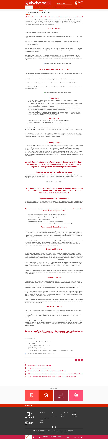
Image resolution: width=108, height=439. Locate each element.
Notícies (33, 405)
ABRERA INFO (31, 398)
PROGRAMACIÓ (64, 412)
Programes (63, 414)
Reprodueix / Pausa (33, 437)
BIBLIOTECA (61, 397)
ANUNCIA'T (74, 414)
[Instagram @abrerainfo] (55, 427)
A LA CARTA (74, 412)
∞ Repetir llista (78, 437)
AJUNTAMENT (46, 398)
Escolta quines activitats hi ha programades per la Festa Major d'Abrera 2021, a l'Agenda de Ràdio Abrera (52, 376)
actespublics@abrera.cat (31, 129)
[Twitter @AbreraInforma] (52, 427)
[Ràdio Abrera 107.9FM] (38, 2)
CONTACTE (74, 416)
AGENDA (76, 398)
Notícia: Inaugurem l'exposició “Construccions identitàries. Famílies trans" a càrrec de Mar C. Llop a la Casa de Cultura (55, 373)
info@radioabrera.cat (56, 432)
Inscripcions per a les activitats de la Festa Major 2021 (40, 368)
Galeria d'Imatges (54, 416)
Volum (68, 437)
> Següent (75, 437)
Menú (81, 437)
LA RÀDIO (52, 412)
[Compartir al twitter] (79, 360)
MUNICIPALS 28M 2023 (44, 418)
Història (52, 414)
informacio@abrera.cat (60, 430)
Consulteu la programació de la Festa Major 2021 (39, 365)
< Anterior (71, 437)
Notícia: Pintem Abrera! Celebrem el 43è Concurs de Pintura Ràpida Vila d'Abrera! (47, 370)
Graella (62, 416)
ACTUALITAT (27, 405)
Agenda (41, 422)
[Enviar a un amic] (82, 360)
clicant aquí (71, 234)
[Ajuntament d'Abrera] (78, 2)
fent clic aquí (67, 120)
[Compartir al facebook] (76, 360)
